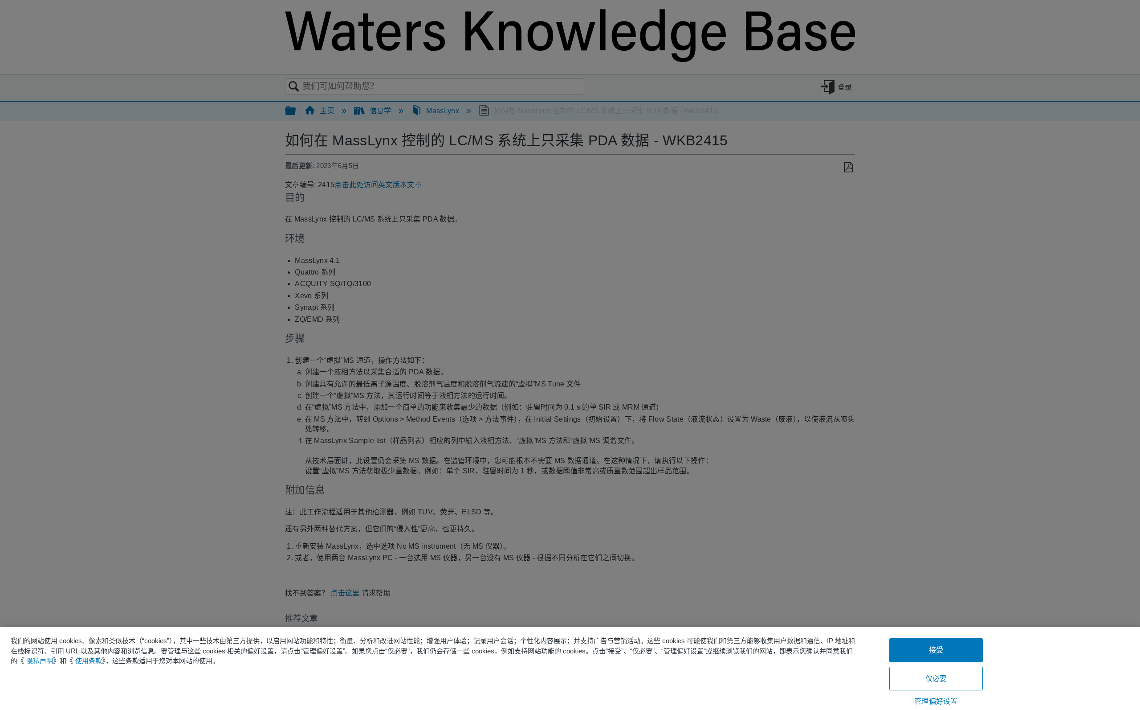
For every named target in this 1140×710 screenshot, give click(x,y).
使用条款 (88, 661)
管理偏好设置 (935, 701)
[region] (570, 668)
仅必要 (936, 678)
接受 (936, 650)
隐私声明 (39, 661)
